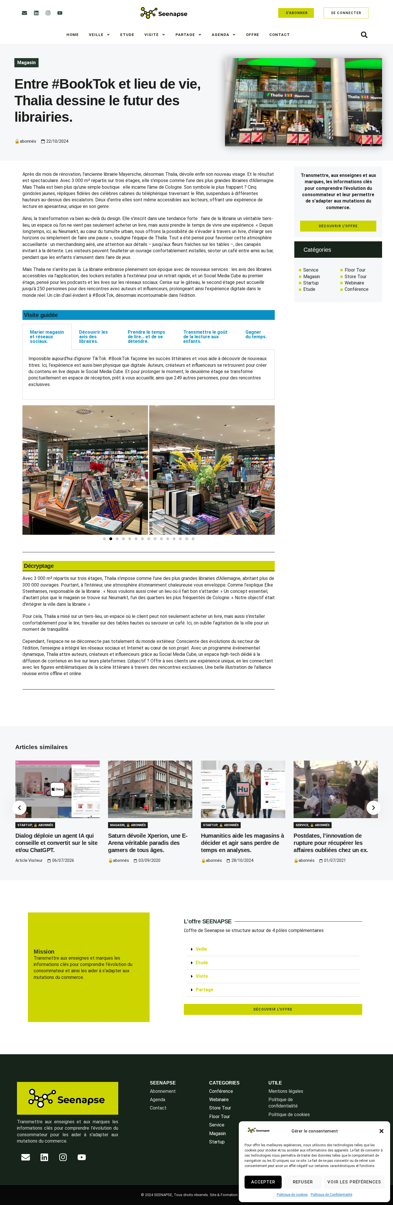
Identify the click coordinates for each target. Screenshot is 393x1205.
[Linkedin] (36, 13)
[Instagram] (48, 13)
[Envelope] (24, 13)
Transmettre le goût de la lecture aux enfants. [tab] (205, 336)
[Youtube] (60, 13)
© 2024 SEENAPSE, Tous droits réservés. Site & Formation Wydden (196, 1195)
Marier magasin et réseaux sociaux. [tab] (47, 336)
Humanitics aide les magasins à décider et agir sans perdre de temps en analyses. (242, 843)
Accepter (263, 1182)
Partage (185, 35)
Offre (252, 35)
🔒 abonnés (43, 825)
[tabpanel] (148, 375)
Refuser (303, 1182)
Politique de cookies (292, 1195)
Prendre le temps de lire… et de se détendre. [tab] (146, 336)
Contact (279, 35)
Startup (24, 825)
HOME (72, 35)
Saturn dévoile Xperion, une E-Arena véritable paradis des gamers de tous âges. (148, 843)
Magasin (26, 62)
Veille (96, 35)
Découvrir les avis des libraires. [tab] (93, 336)
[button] (381, 1131)
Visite (151, 35)
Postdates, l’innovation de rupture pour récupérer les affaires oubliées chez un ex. (331, 843)
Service (302, 825)
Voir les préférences (354, 1182)
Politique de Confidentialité (331, 1195)
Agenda (220, 35)
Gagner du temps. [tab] (256, 334)
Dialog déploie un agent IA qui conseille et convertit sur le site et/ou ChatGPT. (56, 843)
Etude (127, 35)
